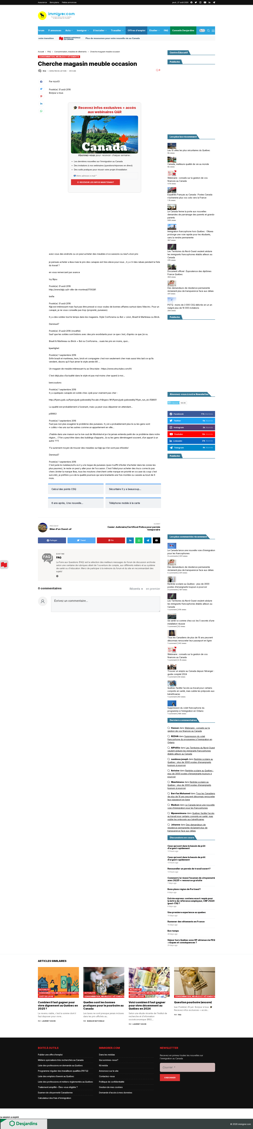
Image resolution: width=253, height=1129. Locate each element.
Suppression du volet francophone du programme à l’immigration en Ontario (185, 709)
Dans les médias (107, 1054)
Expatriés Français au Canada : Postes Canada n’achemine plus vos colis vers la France (189, 196)
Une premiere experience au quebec (186, 912)
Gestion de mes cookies (111, 1087)
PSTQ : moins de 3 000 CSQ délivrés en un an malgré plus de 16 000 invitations (189, 306)
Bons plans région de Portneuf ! (184, 889)
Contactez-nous (107, 1076)
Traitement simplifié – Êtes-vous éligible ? (58, 1087)
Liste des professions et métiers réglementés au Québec (65, 1081)
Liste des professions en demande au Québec (60, 1065)
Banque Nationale (95, 1021)
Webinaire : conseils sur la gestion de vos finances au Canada (187, 179)
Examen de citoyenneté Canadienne (55, 1092)
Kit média (103, 1065)
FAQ (49, 51)
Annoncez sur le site (108, 1071)
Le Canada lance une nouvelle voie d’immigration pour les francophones (191, 552)
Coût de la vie (46, 996)
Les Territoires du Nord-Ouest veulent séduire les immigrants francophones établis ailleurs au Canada (189, 254)
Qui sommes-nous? (108, 1060)
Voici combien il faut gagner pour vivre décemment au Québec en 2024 (147, 1005)
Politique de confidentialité (111, 1081)
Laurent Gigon (48, 1021)
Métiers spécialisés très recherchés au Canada (60, 1060)
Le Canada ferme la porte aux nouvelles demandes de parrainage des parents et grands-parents (191, 214)
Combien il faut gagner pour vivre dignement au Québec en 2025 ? (58, 1005)
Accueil (41, 51)
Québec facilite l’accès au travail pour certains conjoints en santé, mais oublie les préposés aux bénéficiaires (190, 691)
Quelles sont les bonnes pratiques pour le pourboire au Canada (103, 1005)
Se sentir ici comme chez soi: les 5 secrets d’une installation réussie (190, 622)
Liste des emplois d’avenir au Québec (56, 1076)
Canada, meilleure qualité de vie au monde (188, 164)
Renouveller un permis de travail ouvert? (189, 869)
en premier (153, 589)
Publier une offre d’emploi (50, 1054)
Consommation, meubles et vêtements (70, 51)
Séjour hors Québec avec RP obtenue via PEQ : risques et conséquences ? (191, 941)
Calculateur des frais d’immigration (54, 1098)
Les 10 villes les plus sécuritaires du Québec (188, 150)
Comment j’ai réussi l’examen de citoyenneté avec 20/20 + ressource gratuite (191, 879)
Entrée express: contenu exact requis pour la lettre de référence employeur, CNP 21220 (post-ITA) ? (190, 901)
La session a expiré (9, 1117)
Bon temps (173, 931)
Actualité (44, 989)
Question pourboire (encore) (193, 1002)
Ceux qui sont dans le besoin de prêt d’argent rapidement (186, 847)
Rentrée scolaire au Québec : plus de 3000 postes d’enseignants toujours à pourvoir (188, 585)
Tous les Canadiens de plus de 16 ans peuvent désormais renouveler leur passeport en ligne (190, 639)
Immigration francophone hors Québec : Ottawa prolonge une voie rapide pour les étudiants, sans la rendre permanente (190, 234)
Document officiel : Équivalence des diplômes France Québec (189, 273)
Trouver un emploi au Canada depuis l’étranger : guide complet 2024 (190, 672)
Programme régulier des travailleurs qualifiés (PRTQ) (63, 1071)
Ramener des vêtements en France (186, 921)
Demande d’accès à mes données (115, 1092)
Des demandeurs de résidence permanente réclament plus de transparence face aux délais (190, 289)
